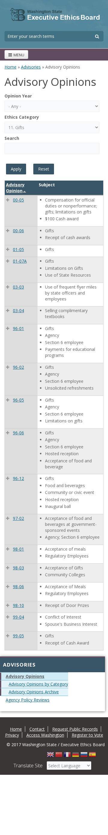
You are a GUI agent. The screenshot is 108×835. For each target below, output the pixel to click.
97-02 (18, 518)
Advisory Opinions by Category (38, 684)
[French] (67, 756)
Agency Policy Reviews (28, 700)
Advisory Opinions (25, 676)
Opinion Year (18, 96)
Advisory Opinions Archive (34, 692)
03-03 (18, 287)
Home (10, 67)
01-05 (18, 249)
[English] (50, 756)
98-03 (18, 568)
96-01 (18, 328)
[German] (75, 756)
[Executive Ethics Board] (55, 15)
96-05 (18, 400)
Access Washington (45, 735)
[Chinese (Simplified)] (58, 756)
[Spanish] (92, 756)
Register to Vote (87, 735)
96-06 (18, 433)
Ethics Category (21, 117)
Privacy (12, 735)
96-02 (18, 367)
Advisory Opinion (15, 187)
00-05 (18, 200)
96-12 (18, 478)
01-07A (20, 261)
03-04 (18, 310)
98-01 (18, 549)
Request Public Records (75, 729)
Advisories (31, 67)
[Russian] (84, 756)
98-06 (18, 586)
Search (11, 138)
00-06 (18, 230)
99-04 (18, 617)
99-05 (18, 636)
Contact (37, 729)
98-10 (18, 605)
